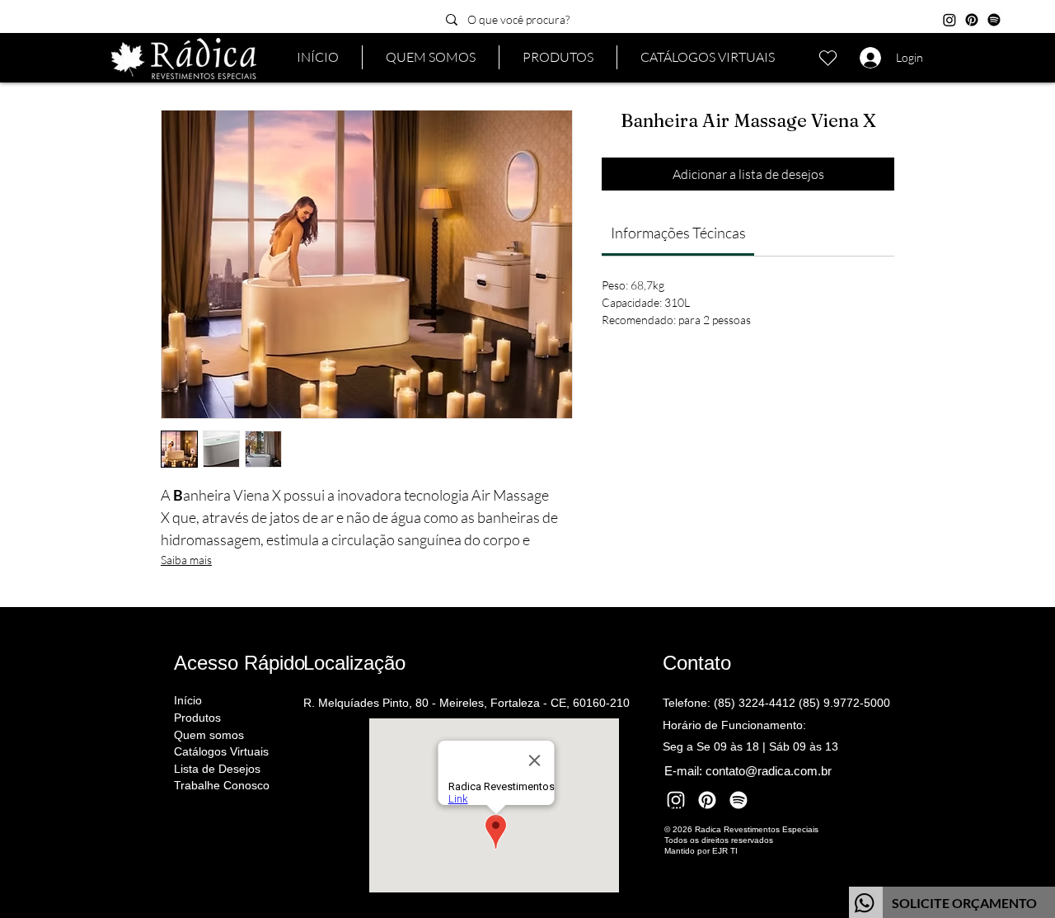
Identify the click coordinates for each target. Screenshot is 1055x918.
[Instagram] (949, 20)
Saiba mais (186, 560)
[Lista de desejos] (827, 57)
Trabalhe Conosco (222, 785)
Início (188, 700)
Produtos (197, 717)
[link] (678, 233)
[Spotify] (994, 20)
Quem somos (209, 734)
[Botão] (952, 902)
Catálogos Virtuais (221, 751)
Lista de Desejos (217, 768)
